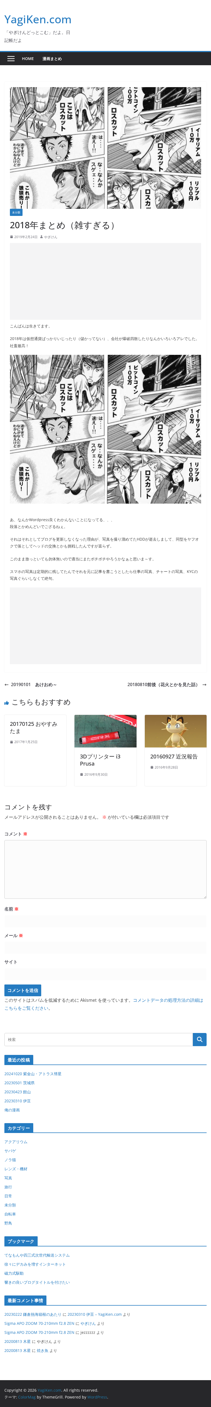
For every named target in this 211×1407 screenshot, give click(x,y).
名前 (11, 909)
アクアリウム (15, 1141)
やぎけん (50, 237)
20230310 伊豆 (17, 1100)
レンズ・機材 (15, 1168)
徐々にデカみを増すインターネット (35, 1264)
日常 (8, 1195)
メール (13, 935)
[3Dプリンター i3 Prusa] (105, 719)
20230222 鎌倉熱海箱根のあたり (33, 1314)
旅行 (8, 1186)
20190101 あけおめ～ (34, 684)
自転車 (10, 1214)
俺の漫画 (12, 1109)
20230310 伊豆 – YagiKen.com (95, 1314)
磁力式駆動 (14, 1273)
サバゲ (10, 1150)
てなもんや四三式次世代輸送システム (37, 1255)
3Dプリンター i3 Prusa (100, 760)
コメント (15, 834)
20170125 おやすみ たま (33, 727)
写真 (8, 1177)
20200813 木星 (17, 1341)
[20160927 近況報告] (176, 719)
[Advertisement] (105, 281)
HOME (28, 58)
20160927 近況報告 (174, 756)
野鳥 (8, 1223)
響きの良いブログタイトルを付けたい (37, 1282)
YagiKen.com (38, 19)
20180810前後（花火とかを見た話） (163, 684)
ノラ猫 (10, 1159)
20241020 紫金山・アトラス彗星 (33, 1073)
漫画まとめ (52, 58)
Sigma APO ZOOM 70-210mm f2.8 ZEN (39, 1323)
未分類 (16, 212)
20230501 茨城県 (19, 1082)
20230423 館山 (17, 1091)
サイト (11, 962)
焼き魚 (42, 1350)
